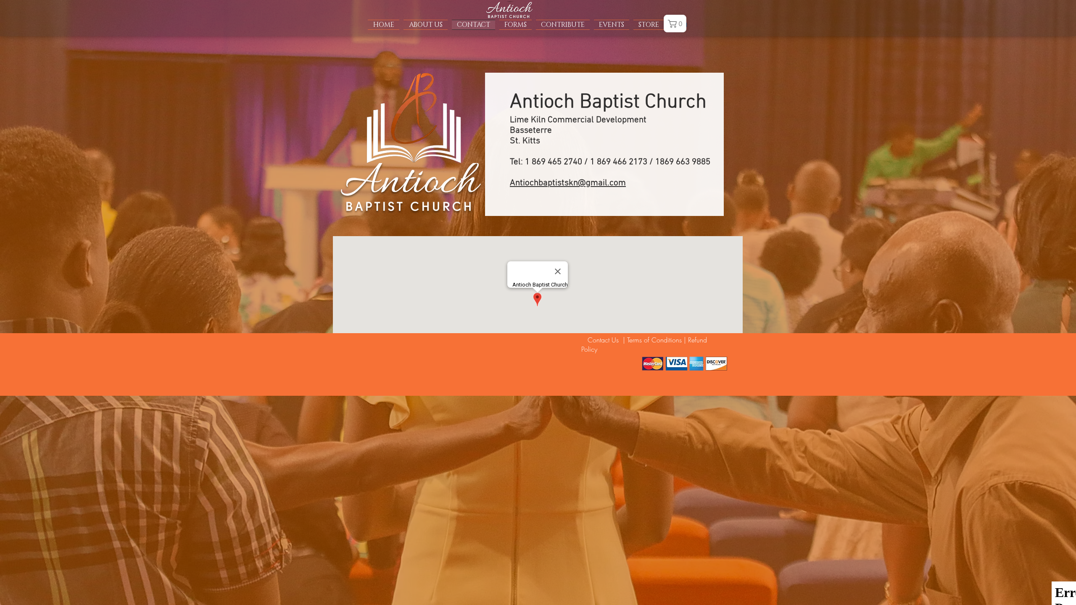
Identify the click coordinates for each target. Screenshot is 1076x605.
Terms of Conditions (654, 340)
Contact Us (601, 340)
